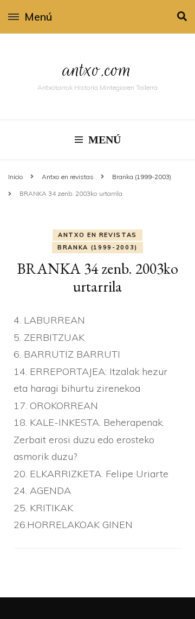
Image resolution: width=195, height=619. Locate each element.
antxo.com (97, 69)
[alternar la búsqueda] (182, 16)
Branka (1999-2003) (97, 247)
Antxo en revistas (97, 235)
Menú (38, 16)
